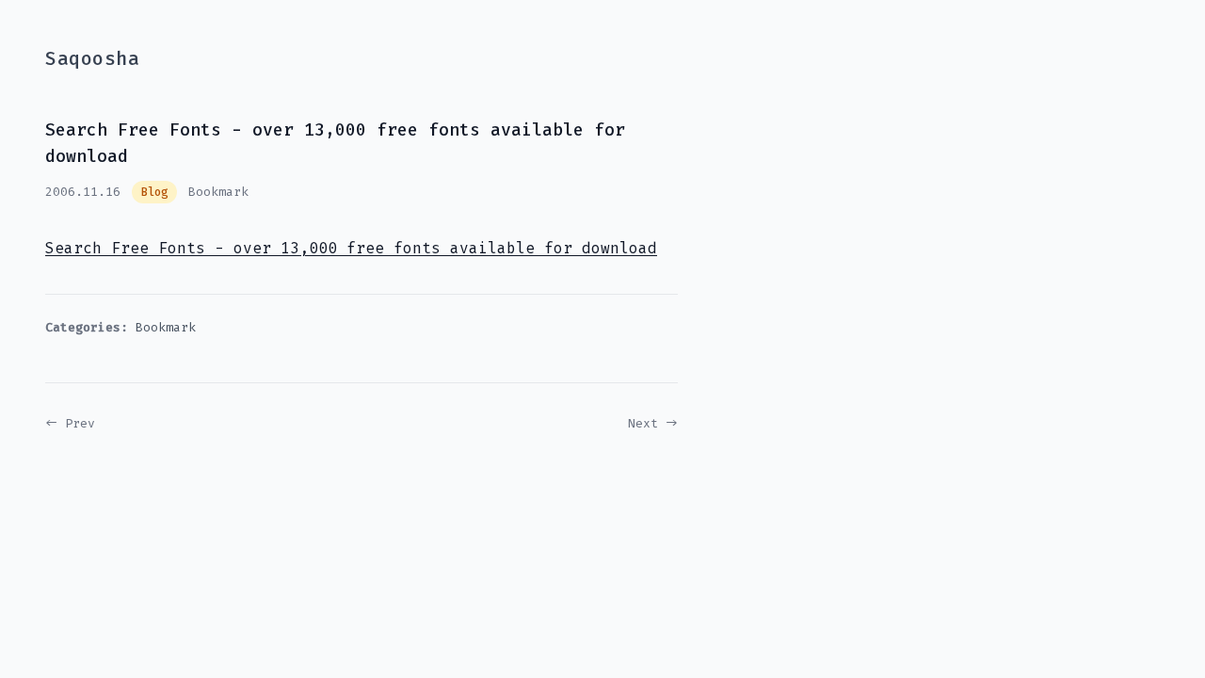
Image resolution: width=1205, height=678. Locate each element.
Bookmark (218, 192)
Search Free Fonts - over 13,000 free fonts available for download (351, 248)
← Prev (70, 423)
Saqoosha (92, 58)
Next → (653, 423)
